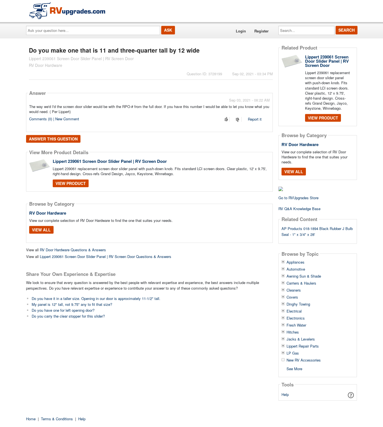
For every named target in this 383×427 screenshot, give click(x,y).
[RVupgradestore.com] (67, 10)
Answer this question (53, 139)
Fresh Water (296, 325)
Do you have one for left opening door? (63, 310)
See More (294, 368)
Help (285, 394)
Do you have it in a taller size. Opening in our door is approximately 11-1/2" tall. (96, 298)
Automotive (296, 269)
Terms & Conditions (57, 418)
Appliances (295, 262)
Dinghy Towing (298, 304)
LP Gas (293, 353)
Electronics (296, 318)
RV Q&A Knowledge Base (299, 208)
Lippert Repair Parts (303, 346)
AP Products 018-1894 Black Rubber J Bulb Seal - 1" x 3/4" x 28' (317, 231)
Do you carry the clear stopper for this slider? (68, 316)
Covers (292, 297)
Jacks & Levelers (301, 339)
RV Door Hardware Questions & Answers (73, 249)
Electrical (294, 311)
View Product (71, 183)
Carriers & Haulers (301, 283)
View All (41, 230)
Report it (255, 119)
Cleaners (294, 290)
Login (241, 31)
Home (31, 418)
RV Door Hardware (47, 213)
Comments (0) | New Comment (54, 118)
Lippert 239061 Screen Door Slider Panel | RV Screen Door (110, 161)
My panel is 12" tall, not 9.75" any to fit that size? (72, 304)
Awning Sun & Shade (304, 276)
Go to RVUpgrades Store (298, 197)
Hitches (293, 332)
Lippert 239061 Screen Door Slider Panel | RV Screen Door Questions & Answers (105, 256)
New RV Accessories (304, 360)
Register (261, 31)
